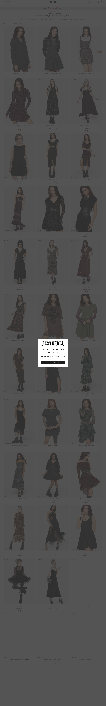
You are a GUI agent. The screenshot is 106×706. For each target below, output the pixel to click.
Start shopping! (53, 362)
